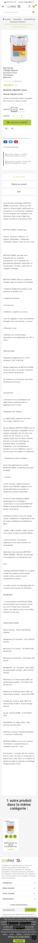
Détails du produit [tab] (19, 184)
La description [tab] (19, 177)
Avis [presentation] (19, 192)
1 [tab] (18, 63)
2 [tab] (20, 63)
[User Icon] (29, 6)
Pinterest (16, 141)
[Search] (33, 12)
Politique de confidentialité (18, 937)
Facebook (5, 141)
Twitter (11, 141)
